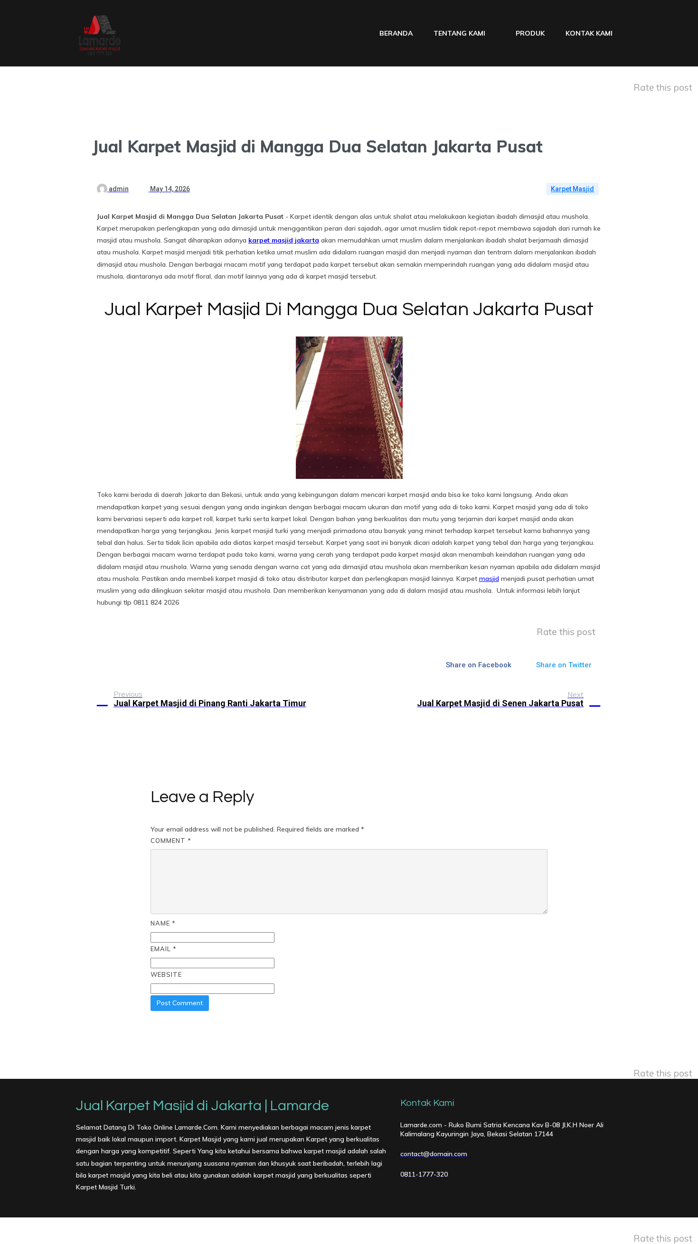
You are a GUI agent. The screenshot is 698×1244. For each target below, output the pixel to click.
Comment (171, 840)
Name (163, 923)
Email (164, 949)
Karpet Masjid (572, 189)
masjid (489, 578)
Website (166, 974)
